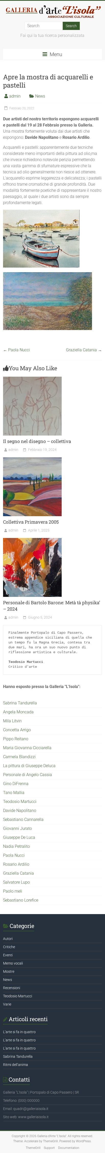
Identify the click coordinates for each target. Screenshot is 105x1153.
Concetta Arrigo (17, 729)
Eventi (8, 955)
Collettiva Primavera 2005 (31, 522)
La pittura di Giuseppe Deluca (29, 765)
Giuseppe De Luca (19, 837)
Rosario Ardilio (16, 864)
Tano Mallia (13, 792)
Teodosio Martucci (19, 801)
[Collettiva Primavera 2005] (32, 459)
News (40, 96)
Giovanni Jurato (17, 828)
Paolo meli (12, 891)
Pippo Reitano (15, 738)
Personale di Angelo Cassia (27, 774)
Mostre (8, 971)
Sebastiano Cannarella (23, 819)
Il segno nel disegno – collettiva (37, 441)
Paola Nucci (16, 349)
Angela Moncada (18, 712)
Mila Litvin (12, 720)
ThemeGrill (33, 1148)
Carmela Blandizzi (19, 756)
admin (15, 96)
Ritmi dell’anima (15, 1065)
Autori (8, 939)
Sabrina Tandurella (20, 703)
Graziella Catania (84, 349)
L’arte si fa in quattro (19, 1032)
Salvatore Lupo (16, 882)
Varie (7, 1004)
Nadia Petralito (16, 846)
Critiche (9, 947)
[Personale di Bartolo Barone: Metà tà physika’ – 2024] (32, 540)
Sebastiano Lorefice (20, 900)
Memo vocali (13, 963)
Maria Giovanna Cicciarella (27, 747)
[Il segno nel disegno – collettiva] (32, 379)
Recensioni (11, 988)
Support (49, 1148)
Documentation (68, 1148)
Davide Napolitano (19, 810)
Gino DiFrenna (16, 783)
